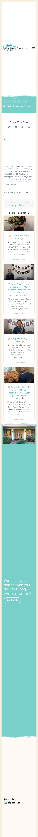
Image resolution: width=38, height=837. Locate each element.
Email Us (7, 801)
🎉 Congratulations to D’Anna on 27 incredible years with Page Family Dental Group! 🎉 (19, 393)
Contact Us (12, 600)
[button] (33, 48)
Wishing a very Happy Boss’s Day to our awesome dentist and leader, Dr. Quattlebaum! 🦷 (19, 290)
